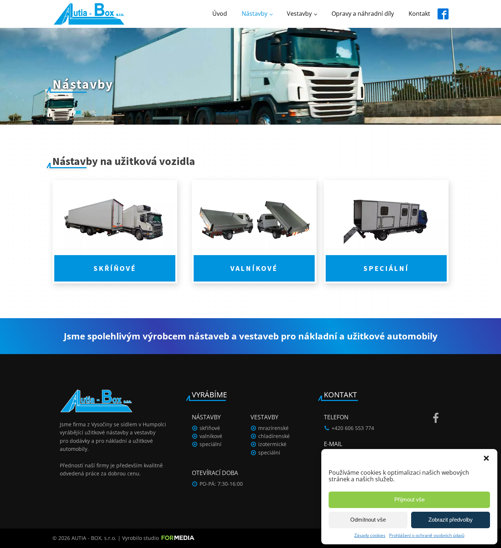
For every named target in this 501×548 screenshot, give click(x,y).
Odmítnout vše (368, 519)
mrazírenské (273, 427)
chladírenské (274, 436)
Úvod (219, 14)
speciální (211, 444)
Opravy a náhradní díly (363, 14)
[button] (486, 458)
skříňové (210, 427)
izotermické (272, 444)
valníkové (211, 436)
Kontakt (419, 14)
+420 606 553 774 (353, 427)
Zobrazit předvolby (450, 519)
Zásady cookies (369, 535)
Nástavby (254, 14)
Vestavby (299, 14)
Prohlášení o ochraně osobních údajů (426, 535)
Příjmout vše (409, 499)
